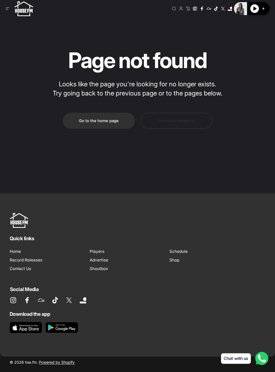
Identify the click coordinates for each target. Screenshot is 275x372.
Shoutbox (99, 268)
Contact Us (20, 268)
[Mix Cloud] (209, 8)
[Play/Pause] (254, 8)
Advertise (99, 260)
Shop (174, 260)
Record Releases (26, 260)
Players (97, 251)
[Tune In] (230, 8)
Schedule (178, 251)
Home (15, 251)
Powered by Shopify (57, 362)
